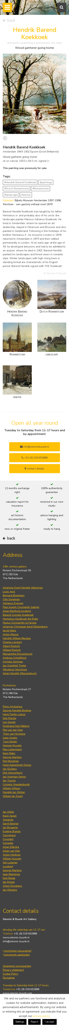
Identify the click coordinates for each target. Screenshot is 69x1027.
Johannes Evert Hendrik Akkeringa (23, 587)
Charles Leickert (12, 642)
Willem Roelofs (12, 650)
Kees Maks (9, 753)
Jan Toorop (9, 780)
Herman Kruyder (12, 745)
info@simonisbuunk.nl (36, 446)
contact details (35, 468)
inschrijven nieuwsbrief (17, 951)
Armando (8, 819)
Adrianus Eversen (13, 603)
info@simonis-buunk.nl (16, 941)
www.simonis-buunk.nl (16, 937)
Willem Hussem (12, 858)
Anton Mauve (10, 634)
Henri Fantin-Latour (14, 714)
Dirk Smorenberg (12, 773)
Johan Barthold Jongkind (17, 611)
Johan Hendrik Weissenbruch (20, 673)
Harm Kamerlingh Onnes (17, 765)
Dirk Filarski (9, 718)
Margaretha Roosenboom (17, 654)
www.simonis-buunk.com (17, 993)
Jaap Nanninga (11, 874)
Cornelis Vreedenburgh (16, 784)
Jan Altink (8, 812)
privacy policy (41, 1016)
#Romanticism (40, 188)
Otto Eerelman (11, 599)
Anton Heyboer (12, 855)
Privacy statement (13, 970)
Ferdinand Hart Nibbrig (16, 726)
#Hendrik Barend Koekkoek (20, 182)
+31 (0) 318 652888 (35, 457)
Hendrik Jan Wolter (14, 792)
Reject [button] (34, 1021)
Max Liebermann (12, 749)
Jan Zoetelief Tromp (14, 665)
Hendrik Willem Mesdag (17, 638)
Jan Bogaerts (10, 827)
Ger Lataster (10, 862)
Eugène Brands (12, 831)
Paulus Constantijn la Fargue (19, 623)
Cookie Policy (10, 974)
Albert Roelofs (11, 646)
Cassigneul (9, 835)
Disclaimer (9, 978)
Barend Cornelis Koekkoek (18, 615)
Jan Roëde (9, 882)
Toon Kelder (10, 741)
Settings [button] (19, 1021)
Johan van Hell (11, 851)
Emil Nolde (9, 878)
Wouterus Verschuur (15, 669)
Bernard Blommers (13, 595)
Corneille (8, 843)
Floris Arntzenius (12, 706)
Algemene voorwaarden (17, 966)
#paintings (46, 182)
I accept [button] (49, 1021)
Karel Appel (10, 816)
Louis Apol (9, 591)
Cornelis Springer (13, 661)
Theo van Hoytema (14, 734)
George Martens (12, 757)
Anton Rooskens (12, 886)
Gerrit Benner (11, 823)
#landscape (11, 195)
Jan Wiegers (10, 890)
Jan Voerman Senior (14, 776)
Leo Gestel (9, 722)
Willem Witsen (11, 788)
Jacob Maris (9, 630)
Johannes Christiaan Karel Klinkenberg (25, 626)
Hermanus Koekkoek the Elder (20, 619)
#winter (26, 195)
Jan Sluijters (10, 769)
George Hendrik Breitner (17, 710)
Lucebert (8, 866)
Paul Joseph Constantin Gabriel (21, 607)
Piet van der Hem (13, 730)
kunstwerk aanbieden (17, 955)
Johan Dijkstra (11, 847)
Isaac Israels (10, 738)
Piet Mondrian (11, 761)
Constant (8, 839)
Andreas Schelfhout (14, 658)
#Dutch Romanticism (16, 188)
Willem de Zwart (13, 796)
